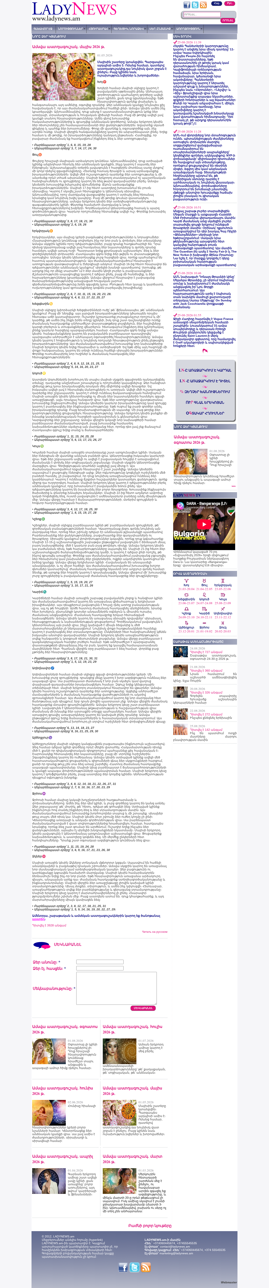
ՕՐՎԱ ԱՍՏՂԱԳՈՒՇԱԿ (190, 573)
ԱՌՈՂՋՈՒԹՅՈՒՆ (188, 29)
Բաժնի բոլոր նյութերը (149, 1225)
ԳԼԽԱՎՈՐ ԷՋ (43, 29)
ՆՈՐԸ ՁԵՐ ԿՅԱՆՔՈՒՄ (190, 426)
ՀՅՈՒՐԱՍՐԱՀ (98, 29)
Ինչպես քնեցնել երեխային (211, 717)
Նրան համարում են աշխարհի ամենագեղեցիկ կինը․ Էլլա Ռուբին (205, 677)
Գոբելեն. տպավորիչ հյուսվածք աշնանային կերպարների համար (205, 699)
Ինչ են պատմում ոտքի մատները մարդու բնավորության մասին (205, 736)
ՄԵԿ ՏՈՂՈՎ (182, 36)
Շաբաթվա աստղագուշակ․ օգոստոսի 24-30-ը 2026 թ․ (213, 657)
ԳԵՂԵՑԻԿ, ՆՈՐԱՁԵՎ (129, 29)
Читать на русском (154, 931)
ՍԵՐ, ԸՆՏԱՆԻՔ (160, 29)
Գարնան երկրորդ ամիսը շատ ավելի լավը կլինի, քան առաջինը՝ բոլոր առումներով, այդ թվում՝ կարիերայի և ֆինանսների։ (82, 1184)
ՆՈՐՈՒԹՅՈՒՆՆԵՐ (70, 29)
